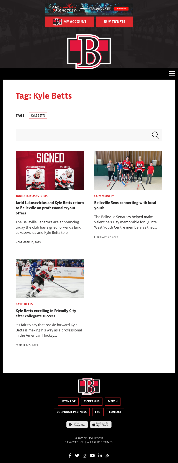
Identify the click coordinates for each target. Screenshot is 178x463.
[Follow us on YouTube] (92, 455)
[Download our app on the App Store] (101, 424)
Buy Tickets (114, 21)
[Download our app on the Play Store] (77, 424)
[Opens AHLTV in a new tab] (89, 8)
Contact (115, 412)
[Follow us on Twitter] (77, 455)
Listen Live (68, 401)
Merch (112, 401)
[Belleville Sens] (89, 51)
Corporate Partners (72, 412)
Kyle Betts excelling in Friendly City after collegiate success (46, 313)
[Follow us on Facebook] (70, 455)
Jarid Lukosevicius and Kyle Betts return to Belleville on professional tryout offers (50, 208)
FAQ (98, 412)
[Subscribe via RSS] (107, 455)
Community (104, 196)
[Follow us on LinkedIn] (100, 455)
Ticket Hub (91, 401)
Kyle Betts (38, 115)
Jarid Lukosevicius (32, 196)
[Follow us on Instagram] (85, 455)
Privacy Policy (74, 441)
